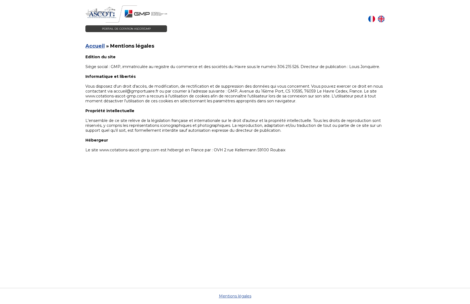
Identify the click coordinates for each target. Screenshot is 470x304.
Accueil (95, 46)
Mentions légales (235, 296)
